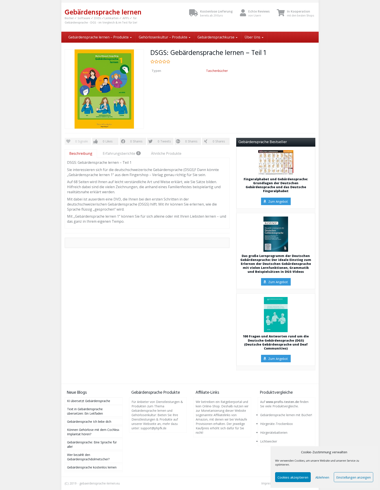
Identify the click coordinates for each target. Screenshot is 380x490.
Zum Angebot (278, 201)
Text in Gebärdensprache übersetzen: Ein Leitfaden (85, 411)
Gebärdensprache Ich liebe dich (89, 421)
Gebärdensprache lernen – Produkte (99, 37)
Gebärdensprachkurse (216, 37)
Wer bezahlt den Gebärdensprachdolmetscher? (88, 457)
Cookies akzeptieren (293, 477)
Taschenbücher (217, 71)
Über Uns (253, 37)
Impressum (269, 483)
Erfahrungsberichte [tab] (121, 153)
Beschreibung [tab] (80, 153)
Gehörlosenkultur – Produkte (163, 37)
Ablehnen (322, 477)
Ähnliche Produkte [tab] (166, 153)
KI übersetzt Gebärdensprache (88, 401)
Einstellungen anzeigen (353, 477)
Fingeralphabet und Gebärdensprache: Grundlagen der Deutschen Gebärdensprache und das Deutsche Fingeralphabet (276, 185)
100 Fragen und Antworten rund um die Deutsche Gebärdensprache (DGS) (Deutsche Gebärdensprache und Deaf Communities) (276, 342)
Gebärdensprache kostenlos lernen (92, 467)
